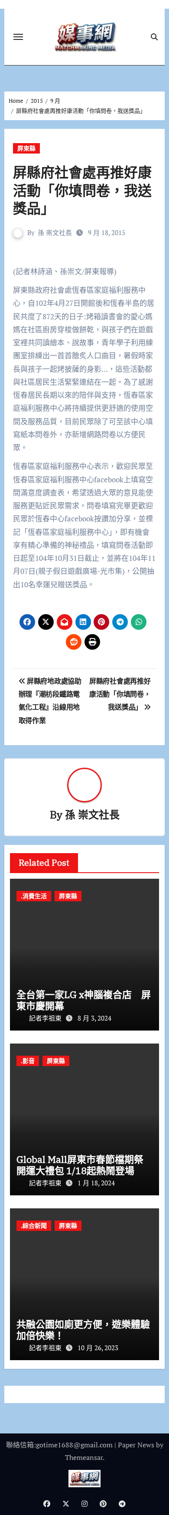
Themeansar (84, 1457)
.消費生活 (34, 896)
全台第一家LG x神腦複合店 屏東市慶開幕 (83, 1000)
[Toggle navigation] (18, 37)
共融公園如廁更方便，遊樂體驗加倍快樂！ (83, 1330)
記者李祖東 (46, 1018)
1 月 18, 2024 (96, 1182)
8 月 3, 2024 (94, 1018)
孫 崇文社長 (55, 232)
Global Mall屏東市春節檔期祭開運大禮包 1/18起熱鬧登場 (79, 1165)
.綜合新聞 (34, 1225)
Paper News (136, 1445)
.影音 (28, 1061)
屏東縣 (26, 148)
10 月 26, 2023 (98, 1347)
